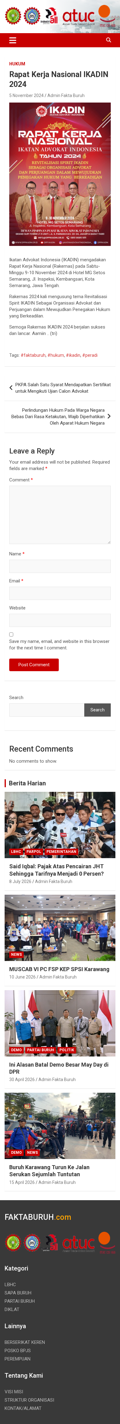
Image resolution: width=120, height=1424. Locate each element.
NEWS (16, 954)
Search (16, 697)
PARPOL (33, 852)
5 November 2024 (26, 95)
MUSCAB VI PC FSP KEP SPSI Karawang (59, 969)
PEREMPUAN (17, 1359)
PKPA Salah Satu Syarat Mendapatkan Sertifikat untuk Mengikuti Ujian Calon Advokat (63, 388)
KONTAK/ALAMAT (23, 1408)
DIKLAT (12, 1309)
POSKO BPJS (18, 1350)
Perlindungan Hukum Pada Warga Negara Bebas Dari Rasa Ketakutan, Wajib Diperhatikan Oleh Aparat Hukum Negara (58, 416)
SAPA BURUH (18, 1293)
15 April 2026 (22, 1182)
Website (17, 608)
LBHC (16, 852)
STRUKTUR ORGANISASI (29, 1400)
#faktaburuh (33, 355)
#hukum (55, 355)
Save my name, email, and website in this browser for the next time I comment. (59, 645)
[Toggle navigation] (13, 40)
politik (66, 1050)
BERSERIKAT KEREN (25, 1342)
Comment (21, 480)
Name (17, 554)
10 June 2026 (22, 977)
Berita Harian (27, 783)
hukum (17, 63)
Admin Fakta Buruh (66, 95)
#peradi (90, 355)
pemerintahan (61, 852)
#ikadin (73, 355)
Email (16, 581)
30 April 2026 (22, 1079)
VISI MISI (14, 1392)
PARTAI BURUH (20, 1301)
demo (16, 1050)
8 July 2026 (20, 881)
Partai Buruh (40, 1050)
